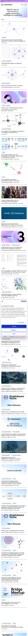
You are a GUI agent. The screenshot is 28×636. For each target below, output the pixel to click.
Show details (21, 322)
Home (2, 19)
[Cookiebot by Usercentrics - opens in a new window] (21, 301)
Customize (13, 330)
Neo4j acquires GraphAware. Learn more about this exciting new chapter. (13, 1)
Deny (14, 333)
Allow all (14, 326)
